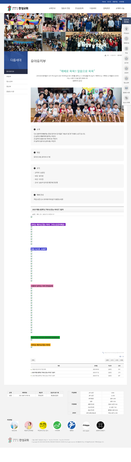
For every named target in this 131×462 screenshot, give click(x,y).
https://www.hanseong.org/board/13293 (114, 352)
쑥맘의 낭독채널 (28, 430)
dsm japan (86, 431)
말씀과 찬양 (65, 8)
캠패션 (71, 430)
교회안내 (52, 8)
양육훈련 (106, 8)
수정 (117, 360)
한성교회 (14, 430)
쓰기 (112, 360)
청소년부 (9, 81)
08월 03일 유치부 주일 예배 (39, 369)
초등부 (8, 76)
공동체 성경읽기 (100, 430)
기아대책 (57, 430)
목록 (33, 360)
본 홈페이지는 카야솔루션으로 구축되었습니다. (90, 442)
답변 (107, 360)
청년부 (8, 86)
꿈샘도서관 (10, 91)
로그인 (109, 2)
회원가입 (115, 2)
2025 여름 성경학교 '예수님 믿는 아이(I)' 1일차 (43, 375)
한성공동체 (79, 8)
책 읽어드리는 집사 (43, 430)
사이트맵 (121, 2)
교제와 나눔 (120, 8)
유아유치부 (10, 71)
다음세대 (93, 8)
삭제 (121, 360)
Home (104, 2)
